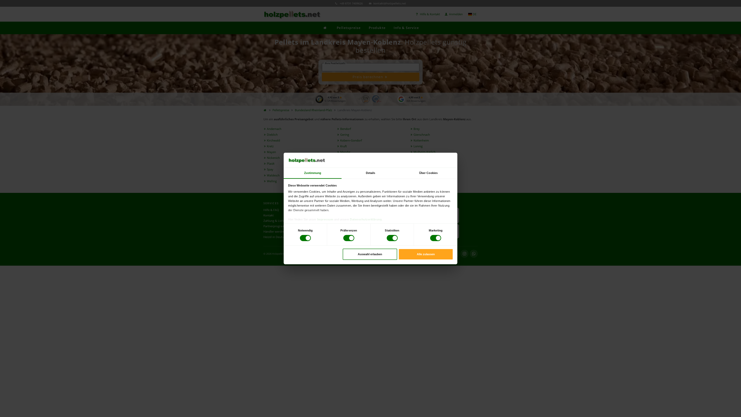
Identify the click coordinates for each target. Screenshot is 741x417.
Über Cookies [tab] (428, 173)
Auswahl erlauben (370, 254)
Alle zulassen (426, 254)
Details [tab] (370, 173)
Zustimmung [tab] (312, 173)
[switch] (348, 238)
